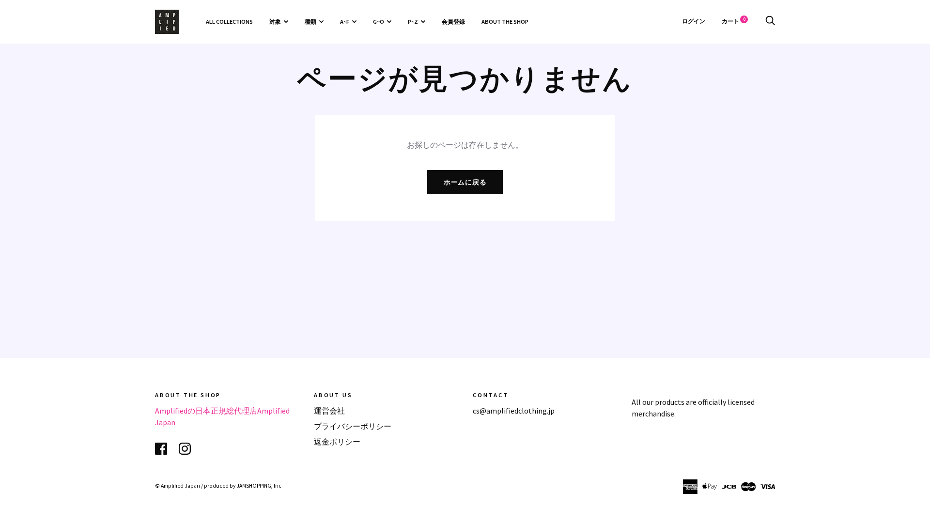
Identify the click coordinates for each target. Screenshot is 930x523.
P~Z (413, 21)
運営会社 (329, 410)
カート (733, 21)
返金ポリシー (337, 441)
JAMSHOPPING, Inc (258, 485)
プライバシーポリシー (352, 426)
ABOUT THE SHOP (504, 21)
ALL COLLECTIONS (229, 21)
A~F (344, 21)
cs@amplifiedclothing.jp (514, 410)
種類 (310, 21)
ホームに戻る (465, 182)
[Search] (770, 21)
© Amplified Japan (177, 485)
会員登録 (453, 21)
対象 (275, 21)
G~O (378, 21)
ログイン (693, 21)
